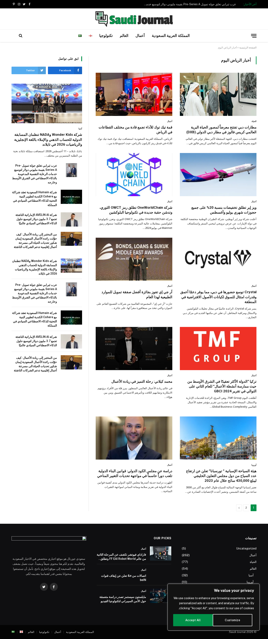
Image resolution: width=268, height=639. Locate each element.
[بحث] (20, 35)
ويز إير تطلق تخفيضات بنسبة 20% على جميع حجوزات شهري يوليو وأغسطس (223, 209)
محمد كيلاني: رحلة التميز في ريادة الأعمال (141, 381)
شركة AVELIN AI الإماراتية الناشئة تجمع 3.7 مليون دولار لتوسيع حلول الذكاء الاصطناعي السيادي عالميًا (36, 219)
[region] (214, 607)
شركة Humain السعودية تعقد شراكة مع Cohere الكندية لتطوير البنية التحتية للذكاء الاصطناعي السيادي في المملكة (34, 198)
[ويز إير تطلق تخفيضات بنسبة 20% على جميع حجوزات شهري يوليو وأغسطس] (218, 174)
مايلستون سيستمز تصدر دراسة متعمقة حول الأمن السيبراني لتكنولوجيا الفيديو (122, 599)
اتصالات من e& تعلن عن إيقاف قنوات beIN (123, 578)
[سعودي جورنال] (134, 18)
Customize (232, 620)
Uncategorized (246, 548)
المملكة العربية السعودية (171, 35)
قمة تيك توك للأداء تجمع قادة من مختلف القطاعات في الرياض (135, 129)
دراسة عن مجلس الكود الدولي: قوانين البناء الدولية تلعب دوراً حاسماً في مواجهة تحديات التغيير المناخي (134, 473)
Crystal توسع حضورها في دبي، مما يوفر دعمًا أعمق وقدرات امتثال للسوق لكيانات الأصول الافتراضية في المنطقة (218, 297)
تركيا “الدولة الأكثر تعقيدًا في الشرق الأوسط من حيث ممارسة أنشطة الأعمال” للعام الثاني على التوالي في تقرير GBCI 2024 (221, 386)
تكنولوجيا (106, 35)
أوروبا (253, 465)
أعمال (140, 35)
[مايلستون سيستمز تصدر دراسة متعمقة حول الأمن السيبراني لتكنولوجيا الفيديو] (160, 596)
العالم (124, 35)
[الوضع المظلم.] (14, 36)
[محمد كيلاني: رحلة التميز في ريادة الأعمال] (134, 348)
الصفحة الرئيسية (247, 47)
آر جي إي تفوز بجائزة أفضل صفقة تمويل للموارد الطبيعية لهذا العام (137, 294)
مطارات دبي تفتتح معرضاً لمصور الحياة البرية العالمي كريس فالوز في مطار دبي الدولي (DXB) (221, 129)
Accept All (193, 620)
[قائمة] (253, 35)
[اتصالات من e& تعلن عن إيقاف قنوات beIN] (160, 575)
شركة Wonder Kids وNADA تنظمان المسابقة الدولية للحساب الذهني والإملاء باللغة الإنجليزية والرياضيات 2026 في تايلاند (48, 139)
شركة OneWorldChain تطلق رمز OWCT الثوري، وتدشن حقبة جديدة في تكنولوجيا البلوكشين (135, 209)
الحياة (254, 121)
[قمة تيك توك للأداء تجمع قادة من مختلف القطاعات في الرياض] (134, 94)
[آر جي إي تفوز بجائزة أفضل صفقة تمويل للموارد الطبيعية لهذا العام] (134, 259)
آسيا (80, 128)
